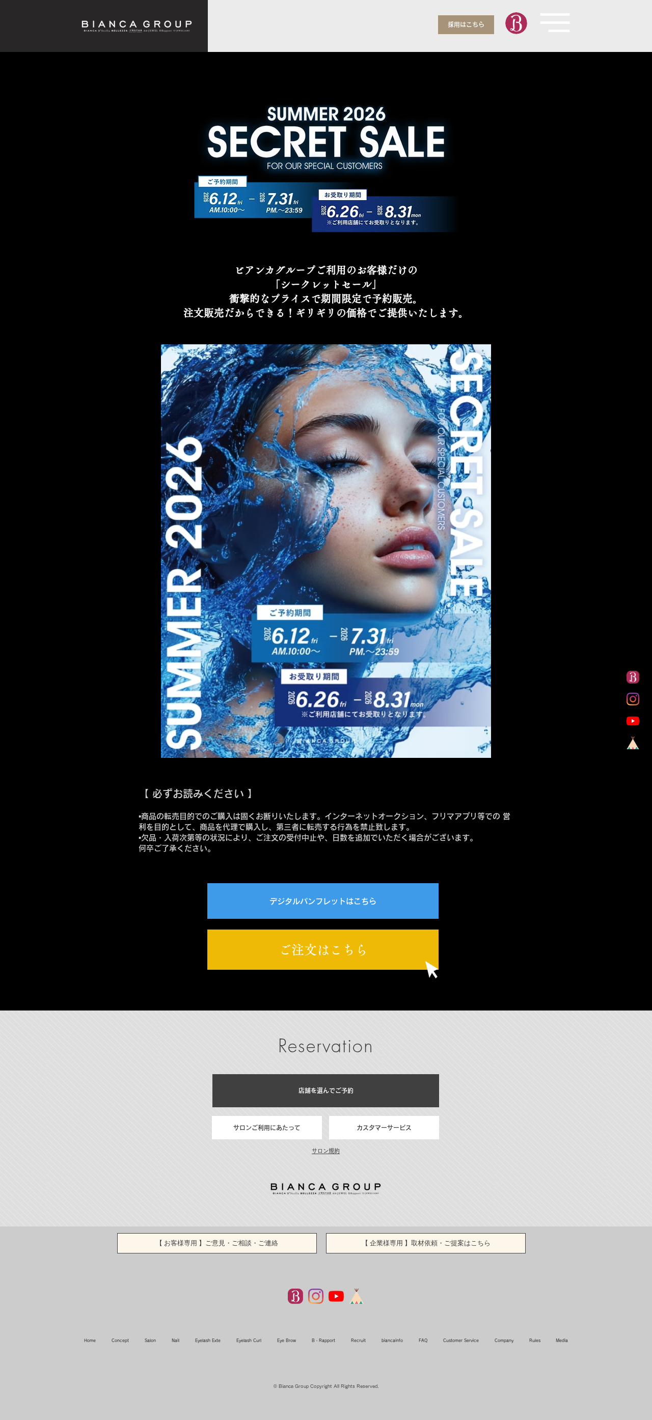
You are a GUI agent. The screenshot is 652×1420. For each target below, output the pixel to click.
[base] (633, 742)
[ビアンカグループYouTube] (633, 721)
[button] (555, 22)
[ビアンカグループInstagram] (633, 699)
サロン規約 (326, 1151)
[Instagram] (315, 1296)
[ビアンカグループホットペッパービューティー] (633, 677)
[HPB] (295, 1296)
